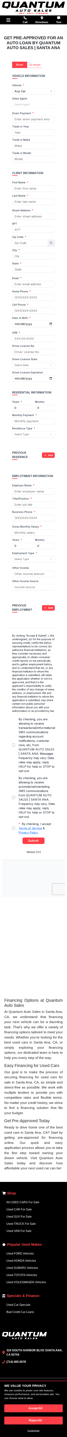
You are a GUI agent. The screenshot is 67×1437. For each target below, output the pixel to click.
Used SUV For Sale (19, 1216)
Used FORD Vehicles (20, 1253)
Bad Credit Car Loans (20, 1311)
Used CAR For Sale (19, 1209)
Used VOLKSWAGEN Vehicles (26, 1282)
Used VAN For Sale (18, 1230)
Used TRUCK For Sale (21, 1223)
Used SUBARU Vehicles (22, 1267)
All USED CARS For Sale (22, 1202)
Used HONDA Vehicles (21, 1260)
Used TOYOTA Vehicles (21, 1275)
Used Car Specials (18, 1304)
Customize (33, 1430)
